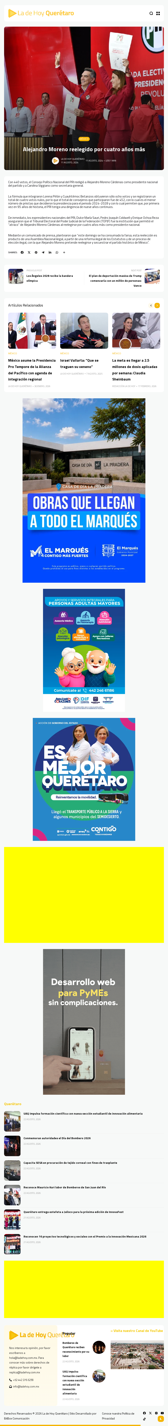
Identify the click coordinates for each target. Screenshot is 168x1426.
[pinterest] (36, 252)
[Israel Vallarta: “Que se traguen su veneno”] (84, 331)
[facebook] (22, 252)
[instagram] (156, 1413)
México (84, 139)
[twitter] (29, 252)
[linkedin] (50, 252)
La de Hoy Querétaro (73, 159)
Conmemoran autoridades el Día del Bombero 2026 (57, 1138)
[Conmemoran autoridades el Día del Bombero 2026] (12, 1146)
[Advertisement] (84, 895)
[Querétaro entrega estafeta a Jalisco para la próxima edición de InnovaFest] (12, 1219)
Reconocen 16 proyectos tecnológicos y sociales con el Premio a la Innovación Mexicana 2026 (85, 1236)
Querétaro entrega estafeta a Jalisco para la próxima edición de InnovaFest (74, 1212)
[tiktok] (144, 1419)
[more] (64, 252)
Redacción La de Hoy (123, 386)
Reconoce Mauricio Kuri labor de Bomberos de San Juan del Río (65, 1187)
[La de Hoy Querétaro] (41, 13)
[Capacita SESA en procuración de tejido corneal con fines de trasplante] (12, 1170)
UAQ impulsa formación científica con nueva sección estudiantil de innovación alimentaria (83, 1113)
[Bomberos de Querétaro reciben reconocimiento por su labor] (99, 1347)
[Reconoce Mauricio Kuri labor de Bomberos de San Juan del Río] (12, 1195)
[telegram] (43, 252)
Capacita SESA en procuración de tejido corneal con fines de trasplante (70, 1162)
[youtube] (162, 1413)
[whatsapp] (57, 252)
